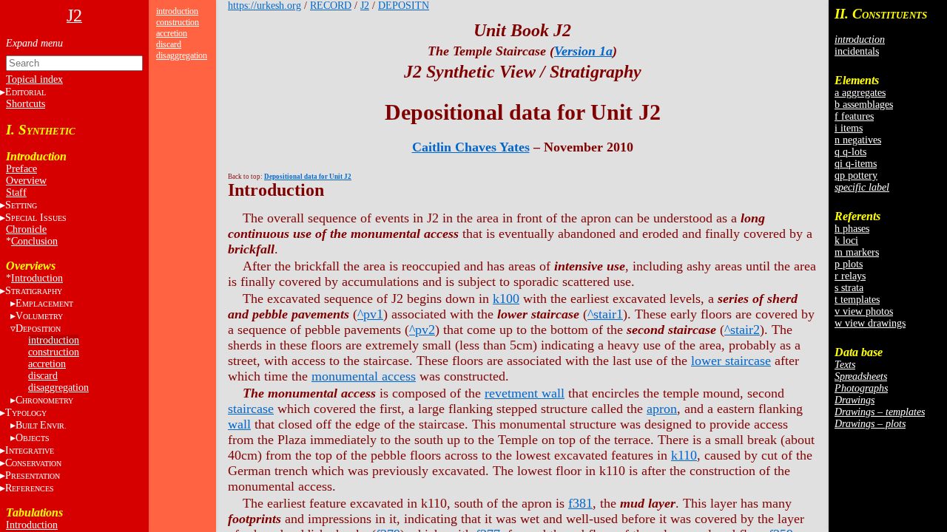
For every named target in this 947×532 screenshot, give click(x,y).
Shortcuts (25, 103)
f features (854, 116)
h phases (852, 228)
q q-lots (850, 151)
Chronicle (26, 229)
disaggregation (58, 387)
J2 (364, 5)
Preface (21, 168)
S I (36, 217)
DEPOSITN (403, 5)
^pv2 (422, 329)
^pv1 (370, 314)
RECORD (330, 5)
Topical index (34, 79)
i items (849, 128)
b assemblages (864, 104)
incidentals (857, 51)
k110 (684, 455)
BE (41, 425)
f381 (580, 503)
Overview (26, 180)
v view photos (864, 311)
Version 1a (583, 51)
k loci (846, 240)
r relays (850, 276)
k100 (506, 298)
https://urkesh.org (264, 5)
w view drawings (870, 323)
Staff (16, 192)
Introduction (37, 278)
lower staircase (731, 360)
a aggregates (860, 92)
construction (53, 352)
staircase (251, 408)
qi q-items (856, 163)
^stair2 (742, 329)
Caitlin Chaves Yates (471, 147)
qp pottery (856, 175)
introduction (53, 340)
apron (662, 408)
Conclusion (34, 241)
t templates (857, 299)
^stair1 (605, 314)
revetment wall (525, 393)
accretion (47, 363)
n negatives (858, 140)
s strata (849, 287)
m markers (857, 252)
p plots (849, 264)
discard (43, 375)
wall (239, 424)
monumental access (363, 376)
